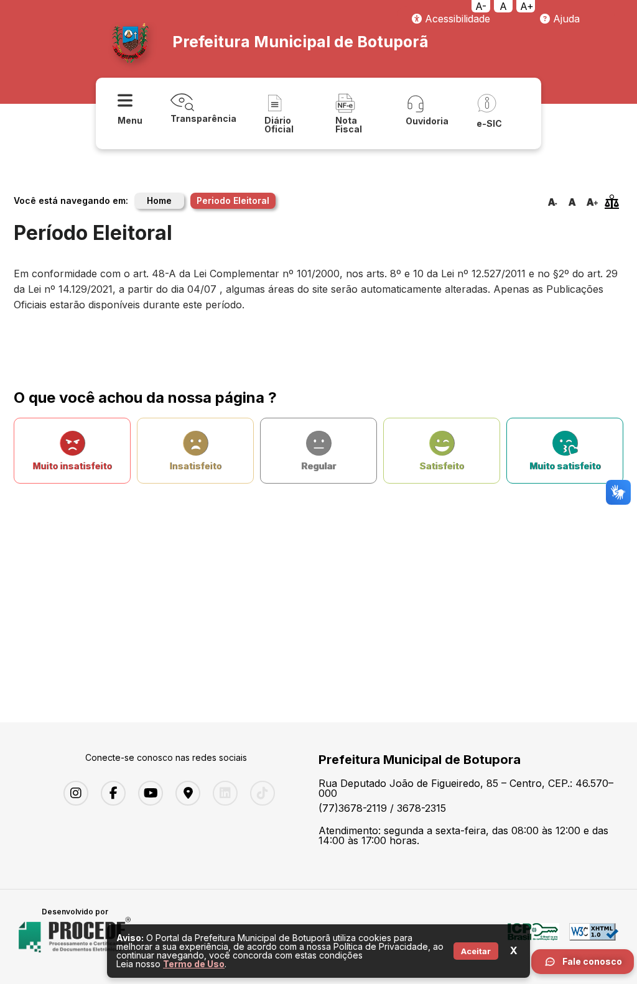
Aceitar (476, 951)
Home (159, 200)
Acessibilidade (456, 18)
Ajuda (565, 18)
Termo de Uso (194, 964)
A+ (527, 6)
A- (480, 6)
